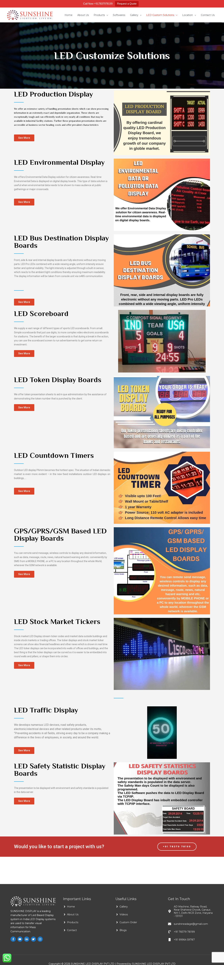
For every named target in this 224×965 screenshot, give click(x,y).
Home (68, 15)
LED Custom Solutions (160, 15)
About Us (83, 15)
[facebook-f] (13, 939)
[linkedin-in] (27, 939)
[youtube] (20, 939)
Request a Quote (126, 3)
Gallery (134, 15)
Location (187, 15)
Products (99, 15)
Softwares (119, 15)
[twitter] (34, 939)
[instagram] (40, 939)
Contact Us (208, 15)
